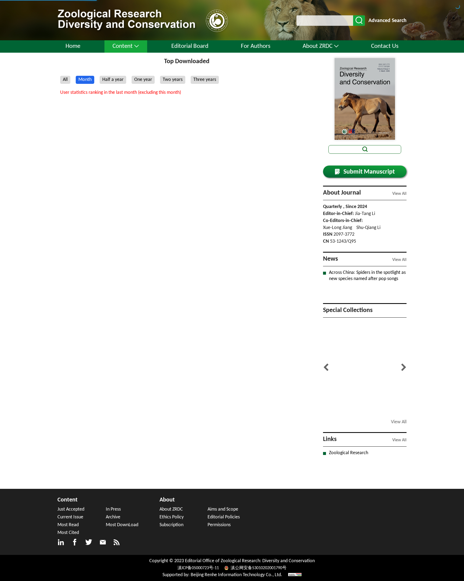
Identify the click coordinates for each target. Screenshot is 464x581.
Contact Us (384, 46)
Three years (204, 79)
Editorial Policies (224, 517)
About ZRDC (317, 46)
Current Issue (70, 517)
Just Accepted (70, 509)
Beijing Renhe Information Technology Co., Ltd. (236, 575)
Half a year (113, 79)
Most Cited (68, 532)
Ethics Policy (172, 517)
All (65, 79)
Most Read (68, 525)
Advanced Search (387, 20)
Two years (173, 79)
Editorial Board (189, 46)
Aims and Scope (223, 509)
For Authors (255, 46)
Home (73, 46)
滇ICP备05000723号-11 (198, 568)
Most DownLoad (122, 525)
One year (143, 79)
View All (399, 194)
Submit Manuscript (365, 172)
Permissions (219, 525)
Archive (113, 517)
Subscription (171, 525)
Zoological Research (348, 453)
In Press (113, 509)
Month (85, 79)
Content (123, 46)
